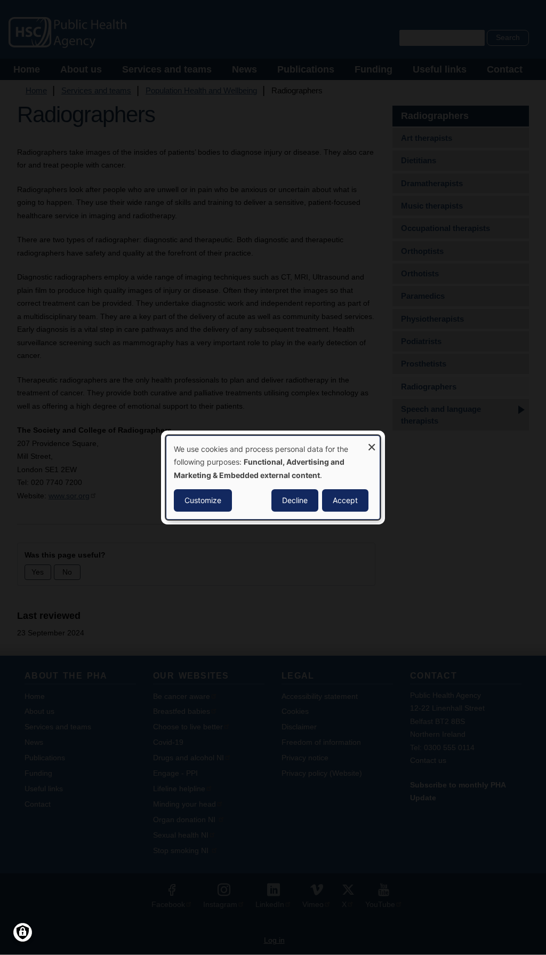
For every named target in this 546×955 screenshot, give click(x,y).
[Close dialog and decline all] (372, 442)
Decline (295, 500)
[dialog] (273, 477)
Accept (345, 500)
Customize (202, 500)
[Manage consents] (22, 932)
